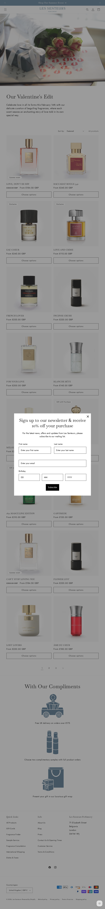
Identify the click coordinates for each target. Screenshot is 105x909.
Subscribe (52, 487)
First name (23, 444)
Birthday (22, 471)
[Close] (88, 416)
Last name (58, 444)
